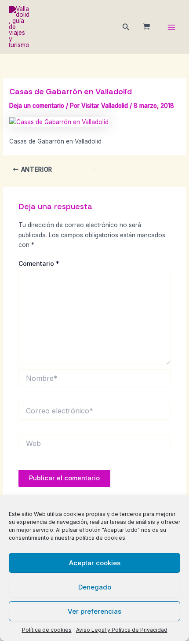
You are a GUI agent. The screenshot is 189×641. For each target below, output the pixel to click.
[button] (126, 27)
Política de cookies (47, 629)
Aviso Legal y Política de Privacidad (121, 629)
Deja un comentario (36, 105)
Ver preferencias (94, 611)
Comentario (38, 263)
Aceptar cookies (94, 563)
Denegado (94, 587)
